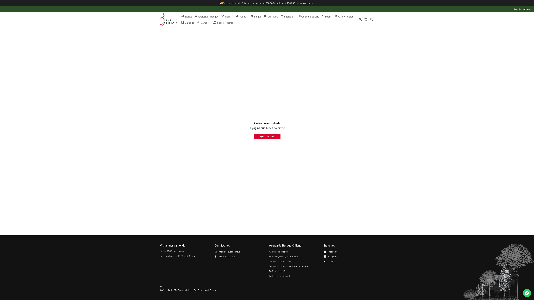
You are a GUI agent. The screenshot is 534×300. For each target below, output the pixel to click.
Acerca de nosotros (278, 251)
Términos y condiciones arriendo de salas (289, 266)
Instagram (332, 256)
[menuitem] (187, 16)
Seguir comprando (267, 136)
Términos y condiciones (280, 261)
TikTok (331, 261)
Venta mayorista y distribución (283, 256)
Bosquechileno (185, 290)
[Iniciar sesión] (360, 19)
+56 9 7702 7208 (226, 256)
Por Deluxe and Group (205, 290)
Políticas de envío (277, 271)
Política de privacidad (279, 276)
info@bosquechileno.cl (229, 251)
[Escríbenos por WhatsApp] (527, 293)
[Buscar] (371, 19)
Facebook (332, 251)
